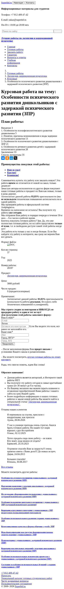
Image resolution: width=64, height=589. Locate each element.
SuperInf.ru (20, 586)
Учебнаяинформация (13, 61)
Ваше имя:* (7, 332)
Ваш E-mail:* (7, 317)
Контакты (12, 65)
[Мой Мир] (11, 158)
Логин (4, 323)
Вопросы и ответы (16, 57)
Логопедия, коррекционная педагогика (27, 76)
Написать (6, 575)
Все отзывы (7, 467)
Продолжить (8, 344)
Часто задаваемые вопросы (15, 581)
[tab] (13, 170)
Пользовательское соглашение (16, 583)
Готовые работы (15, 49)
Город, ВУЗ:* (7, 338)
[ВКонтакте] (3, 158)
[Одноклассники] (7, 158)
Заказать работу (15, 52)
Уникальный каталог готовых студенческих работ (26, 578)
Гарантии (12, 55)
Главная (11, 46)
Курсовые (12, 78)
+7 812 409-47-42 (9, 573)
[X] (15, 158)
